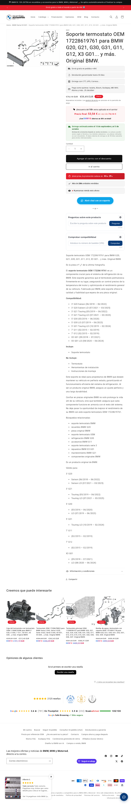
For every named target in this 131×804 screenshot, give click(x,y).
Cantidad (69, 144)
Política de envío (108, 795)
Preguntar (116, 223)
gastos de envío (92, 100)
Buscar (37, 730)
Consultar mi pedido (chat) (71, 730)
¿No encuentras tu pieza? (57, 734)
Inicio (8, 25)
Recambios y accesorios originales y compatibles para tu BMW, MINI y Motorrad (66, 793)
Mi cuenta (27, 730)
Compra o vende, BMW (76, 743)
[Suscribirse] (49, 761)
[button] (43, 17)
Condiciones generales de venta (66, 739)
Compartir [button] (73, 579)
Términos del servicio (92, 795)
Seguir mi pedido (50, 730)
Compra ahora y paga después (94, 734)
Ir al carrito (94, 167)
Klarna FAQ (31, 739)
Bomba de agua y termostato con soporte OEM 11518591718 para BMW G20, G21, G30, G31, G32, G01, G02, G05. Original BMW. (110, 631)
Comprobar (115, 243)
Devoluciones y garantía (95, 730)
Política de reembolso (55, 795)
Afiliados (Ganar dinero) (92, 739)
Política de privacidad (73, 795)
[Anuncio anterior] (7, 7)
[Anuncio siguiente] (124, 7)
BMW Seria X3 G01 (19, 25)
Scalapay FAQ (44, 739)
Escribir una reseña (65, 672)
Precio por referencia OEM (32, 734)
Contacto (75, 734)
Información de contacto (116, 798)
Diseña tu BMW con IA (54, 743)
